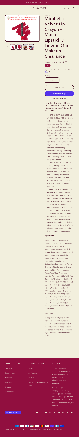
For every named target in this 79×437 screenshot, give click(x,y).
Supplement (9, 392)
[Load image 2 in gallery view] (19, 47)
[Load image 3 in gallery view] (25, 47)
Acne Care (9, 378)
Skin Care (8, 368)
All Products (32, 373)
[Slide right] (37, 47)
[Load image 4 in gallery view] (31, 47)
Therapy (8, 387)
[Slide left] (7, 47)
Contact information (35, 429)
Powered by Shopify (22, 429)
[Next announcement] (75, 2)
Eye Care (8, 382)
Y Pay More (13, 429)
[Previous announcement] (4, 2)
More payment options (59, 98)
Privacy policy (58, 429)
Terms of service (47, 429)
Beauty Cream (10, 373)
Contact (31, 378)
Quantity (47, 76)
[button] (4, 8)
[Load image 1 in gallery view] (12, 47)
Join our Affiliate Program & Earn (38, 384)
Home (30, 368)
